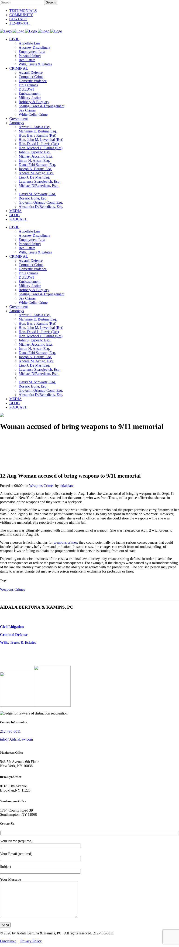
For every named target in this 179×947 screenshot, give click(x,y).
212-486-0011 (19, 23)
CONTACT (18, 19)
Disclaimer (8, 941)
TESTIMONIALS (23, 11)
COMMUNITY (21, 15)
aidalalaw (67, 486)
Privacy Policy (31, 941)
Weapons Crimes (41, 486)
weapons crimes (65, 542)
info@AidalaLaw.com (16, 739)
